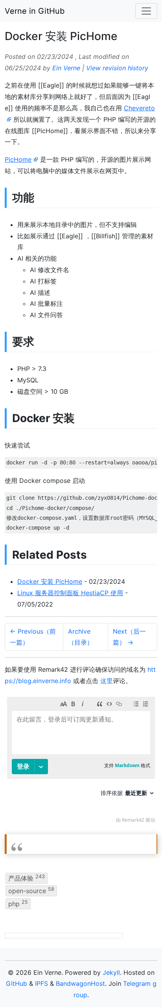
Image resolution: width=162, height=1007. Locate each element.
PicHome (18, 159)
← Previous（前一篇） (33, 637)
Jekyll (111, 972)
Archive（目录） (80, 637)
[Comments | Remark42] (81, 762)
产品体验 (26, 878)
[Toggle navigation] (146, 11)
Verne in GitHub (34, 11)
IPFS (41, 983)
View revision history (117, 68)
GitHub (16, 983)
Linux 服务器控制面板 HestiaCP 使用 (70, 593)
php (18, 903)
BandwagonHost (80, 983)
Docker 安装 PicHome (49, 581)
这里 (106, 681)
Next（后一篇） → (129, 637)
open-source (31, 890)
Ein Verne (66, 68)
